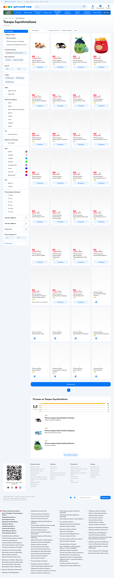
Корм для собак (94, 473)
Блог (72, 480)
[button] (106, 12)
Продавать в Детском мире (37, 469)
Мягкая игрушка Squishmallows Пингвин (59, 418)
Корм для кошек (95, 469)
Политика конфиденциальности (38, 477)
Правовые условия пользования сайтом (25, 496)
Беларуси (24, 500)
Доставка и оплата (35, 467)
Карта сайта (33, 486)
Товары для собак (95, 471)
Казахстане (18, 500)
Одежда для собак (95, 475)
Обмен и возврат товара (36, 471)
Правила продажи (34, 473)
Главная (5, 18)
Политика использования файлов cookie (38, 479)
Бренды (12, 18)
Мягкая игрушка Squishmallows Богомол (59, 443)
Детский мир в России (9, 500)
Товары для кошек (95, 467)
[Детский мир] (17, 7)
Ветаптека (93, 477)
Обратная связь (34, 484)
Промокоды (33, 475)
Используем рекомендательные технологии (14, 498)
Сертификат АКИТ (35, 482)
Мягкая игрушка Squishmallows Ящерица (60, 431)
